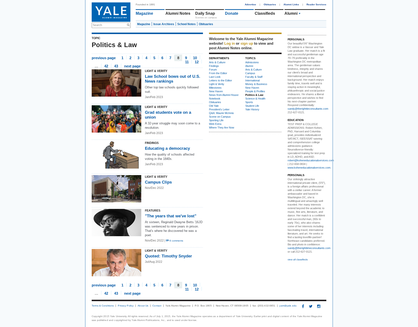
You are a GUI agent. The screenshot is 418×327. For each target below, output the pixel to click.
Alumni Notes (177, 13)
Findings (214, 65)
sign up (246, 43)
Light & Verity (216, 84)
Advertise (250, 4)
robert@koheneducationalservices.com (311, 160)
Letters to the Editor (220, 80)
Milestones (215, 87)
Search (97, 25)
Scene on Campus (220, 116)
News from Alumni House (224, 94)
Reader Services (316, 4)
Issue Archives (163, 24)
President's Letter (219, 109)
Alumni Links (291, 4)
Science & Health (255, 98)
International (252, 80)
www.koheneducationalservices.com (309, 167)
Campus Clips (158, 182)
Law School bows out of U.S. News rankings (172, 79)
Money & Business (256, 84)
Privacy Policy (126, 306)
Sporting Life (216, 120)
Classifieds (265, 13)
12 (197, 62)
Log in (229, 43)
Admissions (252, 62)
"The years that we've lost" (170, 216)
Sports (249, 102)
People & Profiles (255, 91)
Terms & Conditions (103, 306)
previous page (104, 57)
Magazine (144, 13)
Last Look (215, 76)
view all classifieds (298, 259)
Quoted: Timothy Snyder (168, 256)
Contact (156, 306)
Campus (250, 73)
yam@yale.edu (288, 306)
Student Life (252, 105)
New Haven (216, 91)
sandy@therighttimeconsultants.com (309, 248)
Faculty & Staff (253, 76)
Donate (231, 13)
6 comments (176, 240)
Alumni (291, 13)
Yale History (252, 109)
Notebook (214, 98)
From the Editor (218, 73)
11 (187, 62)
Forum (213, 69)
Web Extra (215, 123)
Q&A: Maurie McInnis (221, 113)
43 (116, 66)
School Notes (186, 24)
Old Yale (214, 105)
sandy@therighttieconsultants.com (308, 108)
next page (132, 66)
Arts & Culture (217, 62)
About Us (143, 306)
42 (106, 66)
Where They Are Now (221, 127)
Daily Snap (205, 13)
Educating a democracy (167, 148)
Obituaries (270, 4)
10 (195, 57)
